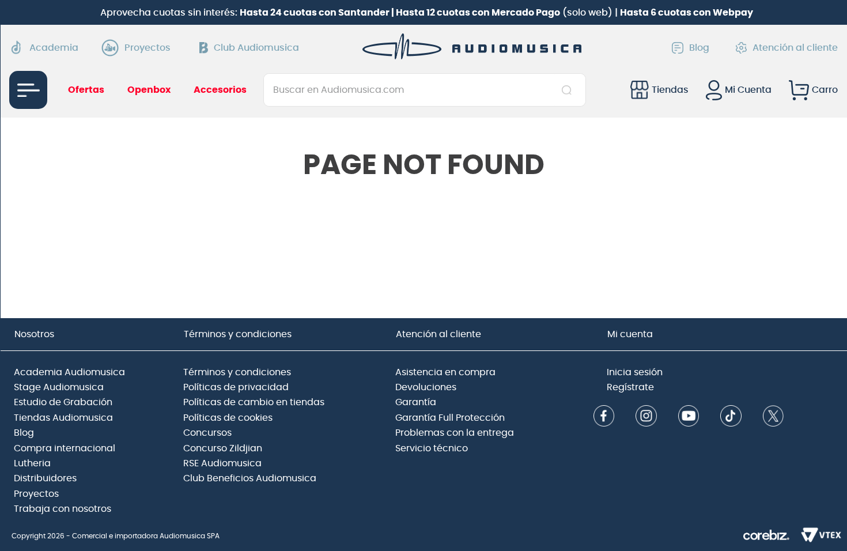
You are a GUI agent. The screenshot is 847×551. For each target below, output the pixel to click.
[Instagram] (646, 417)
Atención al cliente (795, 47)
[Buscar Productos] (569, 90)
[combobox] (424, 90)
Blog (699, 47)
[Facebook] (604, 417)
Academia (53, 47)
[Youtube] (688, 417)
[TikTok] (731, 417)
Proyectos (147, 47)
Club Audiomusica (256, 47)
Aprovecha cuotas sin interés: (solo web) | (426, 12)
